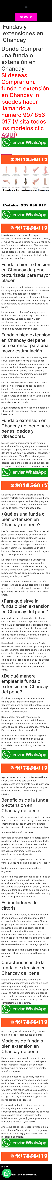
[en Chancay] (26, 204)
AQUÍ (8, 134)
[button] (26, 6)
